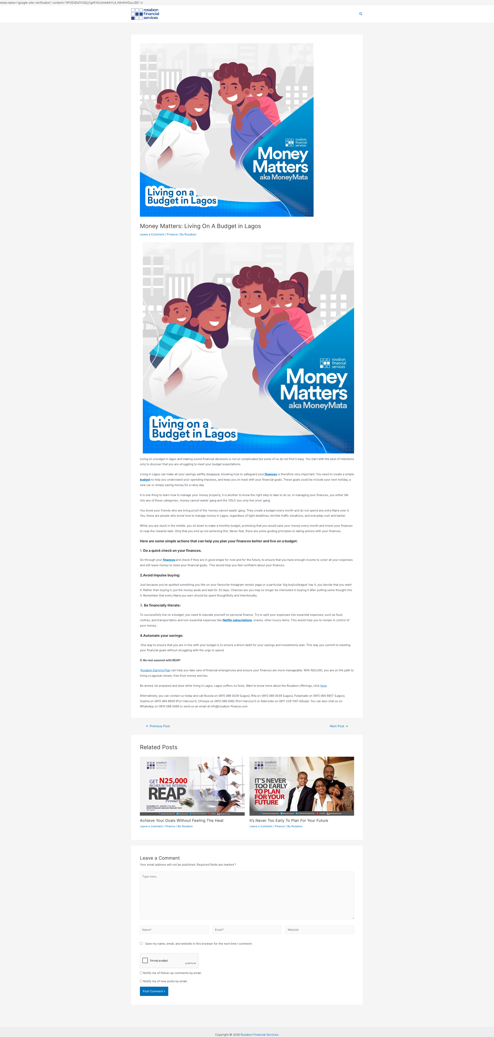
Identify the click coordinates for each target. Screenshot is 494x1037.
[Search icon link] (361, 14)
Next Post (339, 726)
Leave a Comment (152, 234)
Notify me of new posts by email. (165, 981)
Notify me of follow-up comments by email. (172, 973)
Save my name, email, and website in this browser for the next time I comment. (198, 943)
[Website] (319, 930)
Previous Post (158, 726)
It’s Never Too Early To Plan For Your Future (289, 820)
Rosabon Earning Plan (155, 670)
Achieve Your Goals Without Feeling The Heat (181, 820)
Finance (172, 234)
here (323, 685)
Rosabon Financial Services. (260, 1034)
